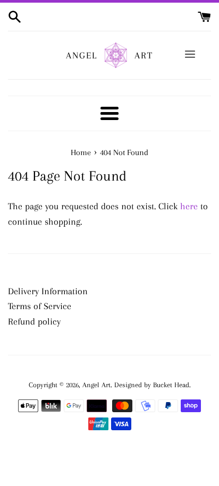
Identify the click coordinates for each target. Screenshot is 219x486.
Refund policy (34, 321)
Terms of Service (39, 306)
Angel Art (96, 385)
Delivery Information (48, 291)
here (189, 206)
